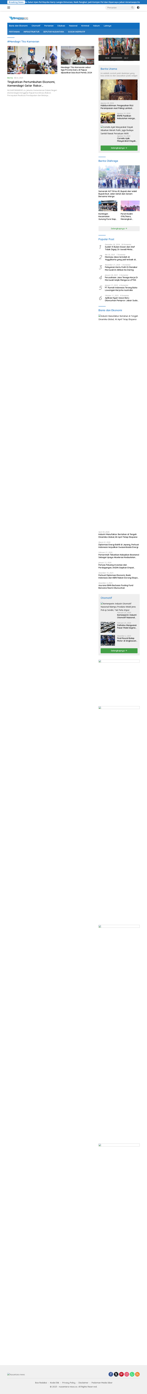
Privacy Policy (68, 1382)
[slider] (117, 58)
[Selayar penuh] (136, 57)
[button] (132, 7)
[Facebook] (111, 1374)
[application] (119, 49)
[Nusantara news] (19, 18)
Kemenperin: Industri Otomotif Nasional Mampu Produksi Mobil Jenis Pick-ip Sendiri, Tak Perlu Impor (127, 616)
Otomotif (36, 25)
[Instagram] (126, 1374)
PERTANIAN (14, 31)
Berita (10, 77)
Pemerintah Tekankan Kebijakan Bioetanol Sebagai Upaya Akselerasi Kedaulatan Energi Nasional (118, 556)
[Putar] (102, 57)
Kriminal (85, 25)
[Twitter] (116, 1374)
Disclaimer (83, 1382)
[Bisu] (131, 57)
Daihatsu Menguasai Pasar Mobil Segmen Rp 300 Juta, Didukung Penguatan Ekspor (127, 626)
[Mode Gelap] (138, 7)
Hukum (96, 25)
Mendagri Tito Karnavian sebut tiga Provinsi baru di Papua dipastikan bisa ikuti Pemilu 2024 (76, 70)
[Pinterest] (121, 1374)
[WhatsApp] (132, 1374)
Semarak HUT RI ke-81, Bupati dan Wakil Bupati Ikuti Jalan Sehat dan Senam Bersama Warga (117, 194)
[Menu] (9, 7)
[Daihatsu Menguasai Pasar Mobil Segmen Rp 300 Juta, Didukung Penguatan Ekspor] (108, 627)
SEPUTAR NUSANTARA (53, 31)
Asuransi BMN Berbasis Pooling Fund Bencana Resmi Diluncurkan (115, 586)
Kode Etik (54, 1382)
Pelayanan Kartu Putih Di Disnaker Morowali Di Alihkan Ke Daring (121, 268)
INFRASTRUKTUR (31, 31)
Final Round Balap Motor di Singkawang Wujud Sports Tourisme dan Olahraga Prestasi (127, 639)
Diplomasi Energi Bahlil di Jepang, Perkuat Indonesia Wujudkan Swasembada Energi (118, 545)
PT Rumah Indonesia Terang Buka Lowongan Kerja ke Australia (121, 288)
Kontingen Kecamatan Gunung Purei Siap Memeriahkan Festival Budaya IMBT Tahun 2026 (107, 216)
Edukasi (61, 25)
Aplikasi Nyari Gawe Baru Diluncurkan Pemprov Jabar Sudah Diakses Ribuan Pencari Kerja (122, 299)
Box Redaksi (41, 1382)
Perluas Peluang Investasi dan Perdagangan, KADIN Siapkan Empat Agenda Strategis (116, 566)
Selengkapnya (118, 148)
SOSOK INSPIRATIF (76, 31)
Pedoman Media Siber (102, 1382)
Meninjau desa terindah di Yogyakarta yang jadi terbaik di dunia (120, 258)
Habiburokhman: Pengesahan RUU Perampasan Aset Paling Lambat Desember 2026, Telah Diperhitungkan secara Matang (119, 106)
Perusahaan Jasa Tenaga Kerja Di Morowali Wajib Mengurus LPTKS (121, 278)
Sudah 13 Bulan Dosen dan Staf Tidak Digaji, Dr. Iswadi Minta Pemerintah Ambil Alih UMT (120, 248)
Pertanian (49, 25)
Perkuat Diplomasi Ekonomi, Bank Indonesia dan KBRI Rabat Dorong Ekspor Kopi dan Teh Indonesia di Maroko (118, 576)
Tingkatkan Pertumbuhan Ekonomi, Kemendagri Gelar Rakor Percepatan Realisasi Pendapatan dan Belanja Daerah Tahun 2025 (31, 87)
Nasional (73, 25)
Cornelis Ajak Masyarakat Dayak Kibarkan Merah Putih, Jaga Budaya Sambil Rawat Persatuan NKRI (126, 139)
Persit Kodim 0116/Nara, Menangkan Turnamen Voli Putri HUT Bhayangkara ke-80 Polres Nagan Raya (130, 216)
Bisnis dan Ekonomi (18, 25)
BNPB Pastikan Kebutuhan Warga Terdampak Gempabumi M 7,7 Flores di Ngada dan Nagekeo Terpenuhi (127, 117)
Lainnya (107, 25)
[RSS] (137, 1374)
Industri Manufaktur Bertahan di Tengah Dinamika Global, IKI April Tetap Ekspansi (117, 535)
